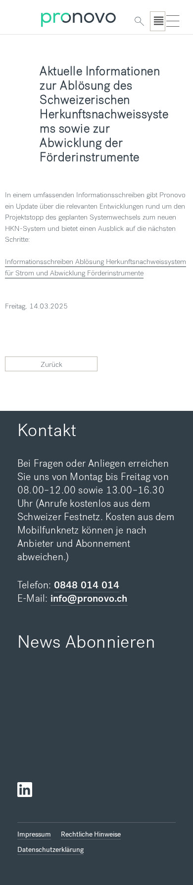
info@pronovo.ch (89, 598)
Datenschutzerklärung (50, 849)
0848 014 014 (86, 585)
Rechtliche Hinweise (91, 834)
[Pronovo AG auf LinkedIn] (24, 789)
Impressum (34, 834)
